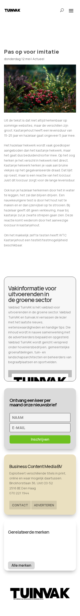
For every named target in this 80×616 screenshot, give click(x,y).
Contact (20, 505)
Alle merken (21, 565)
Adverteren (44, 505)
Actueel (38, 59)
